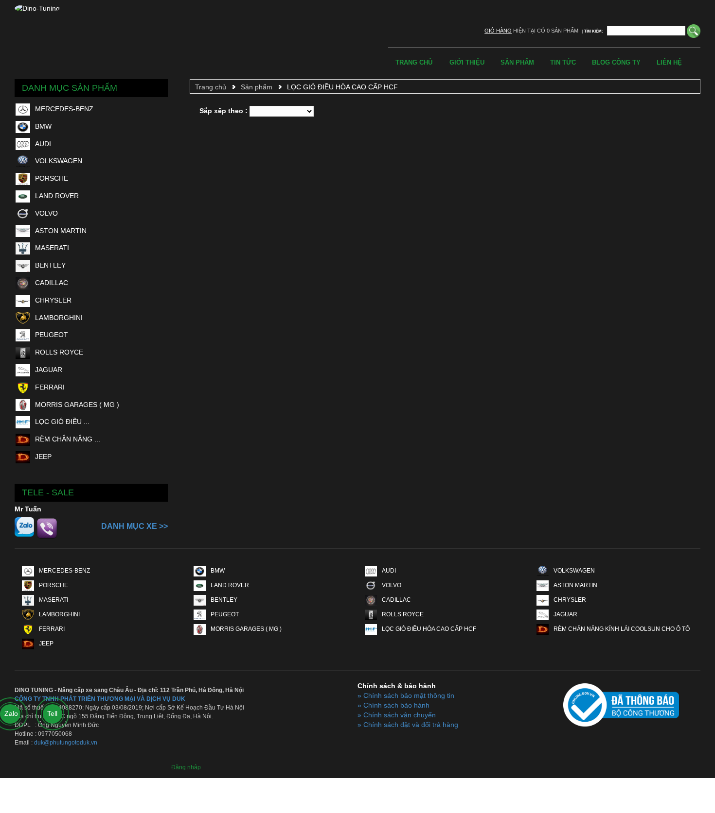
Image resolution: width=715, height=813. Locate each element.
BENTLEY (50, 265)
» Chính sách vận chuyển (397, 715)
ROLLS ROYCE (59, 352)
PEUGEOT (51, 335)
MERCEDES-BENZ (64, 109)
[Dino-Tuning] (37, 8)
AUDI (43, 144)
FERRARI (50, 387)
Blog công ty (616, 62)
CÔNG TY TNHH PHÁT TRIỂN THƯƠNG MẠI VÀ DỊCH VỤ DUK (100, 698)
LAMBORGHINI (59, 318)
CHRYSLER (53, 300)
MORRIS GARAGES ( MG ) (77, 404)
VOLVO (46, 213)
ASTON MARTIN (61, 231)
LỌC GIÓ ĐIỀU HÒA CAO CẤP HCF (342, 87)
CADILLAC (51, 283)
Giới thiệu (466, 62)
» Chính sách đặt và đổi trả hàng (408, 724)
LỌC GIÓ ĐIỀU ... (62, 421)
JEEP (43, 456)
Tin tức (563, 62)
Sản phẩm (517, 62)
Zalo (11, 713)
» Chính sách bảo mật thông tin (406, 695)
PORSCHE (51, 178)
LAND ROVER (57, 196)
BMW (43, 126)
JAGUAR (48, 369)
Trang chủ (413, 62)
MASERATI (52, 248)
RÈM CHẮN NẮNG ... (67, 439)
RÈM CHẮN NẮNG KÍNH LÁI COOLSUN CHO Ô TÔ (622, 629)
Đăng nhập (186, 767)
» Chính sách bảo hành (393, 705)
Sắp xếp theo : (223, 111)
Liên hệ (669, 62)
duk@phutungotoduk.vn (65, 742)
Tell (52, 713)
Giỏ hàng (498, 31)
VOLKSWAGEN (58, 161)
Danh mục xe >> (134, 526)
